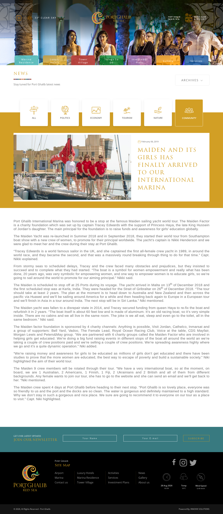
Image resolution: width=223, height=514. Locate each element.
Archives (190, 80)
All (34, 117)
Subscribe (196, 438)
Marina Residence (88, 477)
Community (189, 118)
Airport (59, 473)
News (141, 473)
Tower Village (85, 482)
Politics (65, 117)
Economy (96, 117)
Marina (59, 477)
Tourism (127, 117)
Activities (113, 473)
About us (144, 482)
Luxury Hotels (85, 473)
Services (113, 477)
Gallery (142, 477)
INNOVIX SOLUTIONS (199, 509)
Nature (158, 117)
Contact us (61, 482)
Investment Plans (118, 482)
